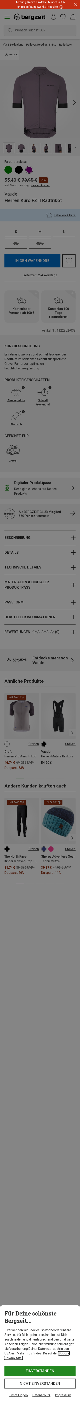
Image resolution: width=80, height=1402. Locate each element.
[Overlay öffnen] (60, 6)
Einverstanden (40, 1371)
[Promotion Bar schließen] (75, 4)
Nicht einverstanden (40, 1383)
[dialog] (40, 1353)
